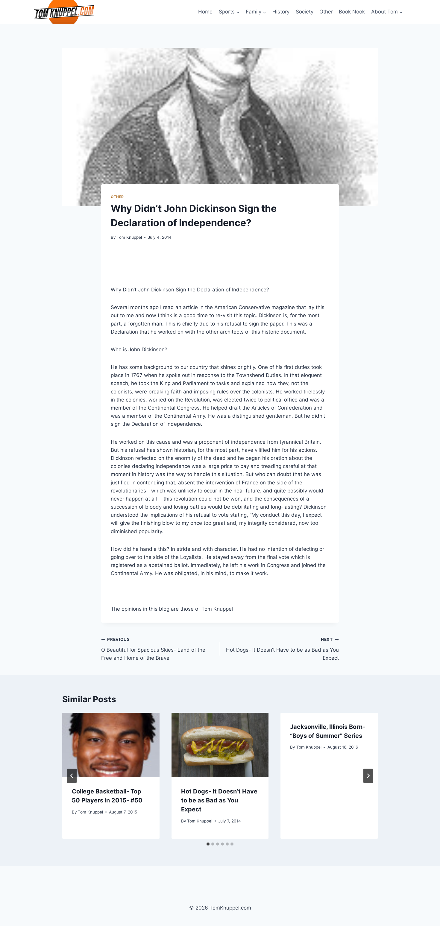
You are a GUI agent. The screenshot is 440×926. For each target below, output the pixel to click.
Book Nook (352, 12)
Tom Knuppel (129, 237)
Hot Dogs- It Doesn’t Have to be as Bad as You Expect (282, 649)
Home (205, 12)
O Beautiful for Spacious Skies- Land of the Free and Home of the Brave (153, 649)
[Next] (368, 776)
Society (304, 12)
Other (326, 12)
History (280, 12)
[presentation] (111, 745)
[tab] (208, 844)
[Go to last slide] (72, 776)
